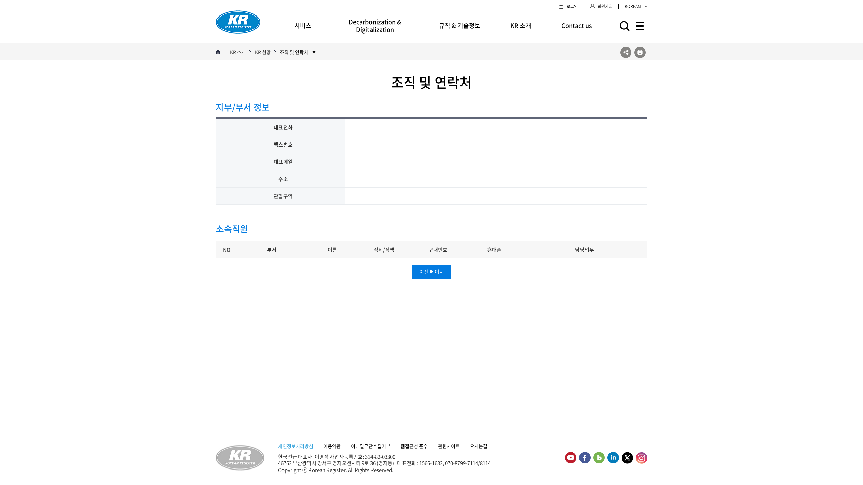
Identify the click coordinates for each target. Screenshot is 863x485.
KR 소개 (520, 25)
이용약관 (332, 446)
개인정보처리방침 (295, 446)
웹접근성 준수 (414, 446)
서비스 (302, 25)
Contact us (576, 25)
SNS (625, 52)
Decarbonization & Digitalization (375, 25)
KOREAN (633, 6)
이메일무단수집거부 (370, 446)
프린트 (640, 52)
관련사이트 (449, 446)
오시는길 (478, 446)
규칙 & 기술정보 (459, 25)
